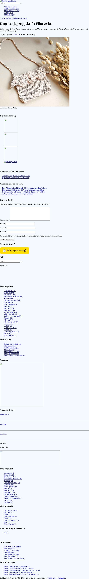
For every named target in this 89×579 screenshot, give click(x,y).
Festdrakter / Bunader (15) (13, 297)
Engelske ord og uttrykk (12, 344)
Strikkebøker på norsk (11, 11)
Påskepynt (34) (9, 310)
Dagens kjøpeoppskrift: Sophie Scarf (17, 566)
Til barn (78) (8, 320)
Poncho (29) (8, 306)
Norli (6, 532)
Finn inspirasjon (9, 346)
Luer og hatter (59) (10, 304)
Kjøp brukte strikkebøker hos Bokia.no (15, 178)
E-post (3, 228)
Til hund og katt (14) (11, 322)
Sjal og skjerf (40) (10, 312)
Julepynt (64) (8, 302)
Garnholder (3, 424)
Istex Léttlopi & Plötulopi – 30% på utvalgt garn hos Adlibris (23, 190)
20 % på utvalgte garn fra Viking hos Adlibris (17, 194)
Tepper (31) (8, 318)
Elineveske (16, 34)
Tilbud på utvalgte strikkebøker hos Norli (16, 176)
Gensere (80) (8, 298)
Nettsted (3, 232)
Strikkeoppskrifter (10, 7)
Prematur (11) (9, 308)
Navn (2, 224)
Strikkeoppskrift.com (20, 18)
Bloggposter (8, 13)
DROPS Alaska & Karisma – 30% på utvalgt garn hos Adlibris (23, 192)
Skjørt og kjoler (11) (11, 314)
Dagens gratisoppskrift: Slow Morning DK (19, 568)
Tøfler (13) (8, 326)
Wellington (61, 578)
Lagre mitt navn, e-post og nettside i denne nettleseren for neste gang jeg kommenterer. (32, 236)
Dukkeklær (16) (9, 295)
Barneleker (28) (9, 293)
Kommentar (4, 220)
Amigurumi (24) (10, 291)
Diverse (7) (8, 333)
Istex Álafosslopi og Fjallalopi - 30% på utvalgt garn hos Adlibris (24, 188)
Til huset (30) (8, 324)
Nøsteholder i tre (4, 414)
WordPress (51, 578)
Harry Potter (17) (10, 335)
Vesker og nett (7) (10, 328)
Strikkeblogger (9, 15)
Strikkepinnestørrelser (11, 354)
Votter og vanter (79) (11, 332)
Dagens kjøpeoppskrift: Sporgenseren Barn (19, 572)
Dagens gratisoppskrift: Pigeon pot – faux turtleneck (22, 570)
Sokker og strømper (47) (12, 316)
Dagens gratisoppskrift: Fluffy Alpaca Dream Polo (21, 574)
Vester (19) (8, 330)
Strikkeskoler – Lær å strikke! (14, 356)
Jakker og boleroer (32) (12, 300)
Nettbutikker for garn (11, 9)
